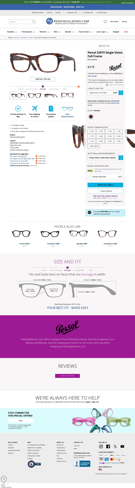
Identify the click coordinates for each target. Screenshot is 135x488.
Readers (10, 32)
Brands (68, 32)
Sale (126, 32)
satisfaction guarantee (101, 214)
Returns (58, 12)
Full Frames (24, 37)
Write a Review (92, 59)
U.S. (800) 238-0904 (101, 12)
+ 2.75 (91, 141)
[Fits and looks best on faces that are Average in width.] (43, 89)
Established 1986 (72, 12)
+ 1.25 (109, 131)
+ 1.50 (118, 131)
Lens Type (101, 32)
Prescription (27, 32)
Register (11, 448)
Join (20, 420)
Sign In (10, 445)
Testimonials (61, 448)
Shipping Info (61, 450)
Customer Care (88, 12)
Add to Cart (105, 185)
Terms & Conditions (16, 427)
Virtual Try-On (42, 79)
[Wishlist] (105, 21)
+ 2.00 (100, 136)
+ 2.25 (109, 136)
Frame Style (84, 32)
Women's (16, 37)
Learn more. (33, 165)
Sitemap (30, 459)
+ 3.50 (118, 141)
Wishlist (11, 453)
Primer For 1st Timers (34, 448)
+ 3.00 (100, 141)
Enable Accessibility (127, 3)
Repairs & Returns (14, 450)
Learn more (97, 171)
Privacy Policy (27, 425)
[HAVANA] (91, 116)
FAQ (58, 456)
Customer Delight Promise (36, 445)
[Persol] (115, 67)
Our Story (60, 445)
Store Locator (62, 453)
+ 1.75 (91, 136)
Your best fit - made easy (67, 308)
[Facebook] (108, 448)
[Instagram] (101, 448)
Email (75, 448)
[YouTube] (122, 448)
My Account (114, 21)
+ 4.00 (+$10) (93, 146)
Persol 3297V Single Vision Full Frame (45, 37)
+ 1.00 (100, 131)
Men (56, 32)
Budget (116, 32)
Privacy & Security (33, 450)
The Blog (49, 12)
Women (43, 32)
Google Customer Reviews (115, 85)
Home (10, 37)
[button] (105, 92)
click (88, 402)
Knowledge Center (37, 12)
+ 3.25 (109, 141)
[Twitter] (115, 448)
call (93, 402)
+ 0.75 (91, 131)
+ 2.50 (118, 136)
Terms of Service (33, 453)
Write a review (67, 376)
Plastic (31, 37)
